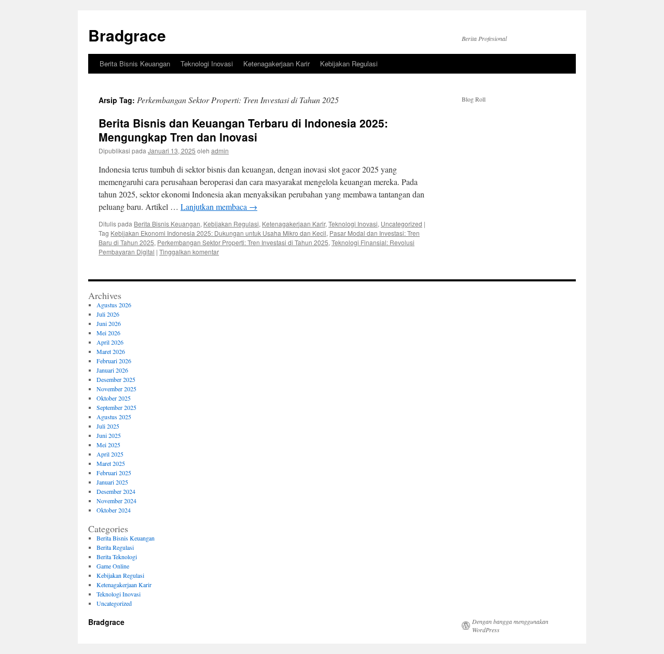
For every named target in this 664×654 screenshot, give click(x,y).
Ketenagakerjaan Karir (276, 63)
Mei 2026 (108, 333)
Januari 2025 (112, 482)
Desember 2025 (115, 379)
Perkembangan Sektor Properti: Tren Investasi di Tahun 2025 (242, 242)
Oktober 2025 (113, 398)
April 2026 (109, 342)
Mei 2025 (108, 444)
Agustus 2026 (113, 305)
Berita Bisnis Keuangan (135, 63)
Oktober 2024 (113, 510)
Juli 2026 (107, 314)
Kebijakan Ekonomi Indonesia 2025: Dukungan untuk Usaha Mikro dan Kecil (218, 233)
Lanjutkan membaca (219, 206)
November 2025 (116, 389)
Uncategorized (401, 223)
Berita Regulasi (115, 547)
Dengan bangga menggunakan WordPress (510, 625)
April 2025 (109, 454)
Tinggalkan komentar (189, 251)
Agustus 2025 (113, 417)
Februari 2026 (113, 361)
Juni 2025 (108, 435)
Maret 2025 (110, 463)
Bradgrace (127, 35)
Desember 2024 (115, 491)
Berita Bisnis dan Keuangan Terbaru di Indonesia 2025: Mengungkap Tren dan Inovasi (243, 130)
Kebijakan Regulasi (349, 63)
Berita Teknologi (116, 556)
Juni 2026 (108, 323)
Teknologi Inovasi (207, 63)
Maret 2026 (110, 351)
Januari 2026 (112, 370)
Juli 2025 (107, 426)
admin (220, 150)
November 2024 (116, 500)
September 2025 (116, 407)
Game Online (112, 566)
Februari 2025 (113, 472)
